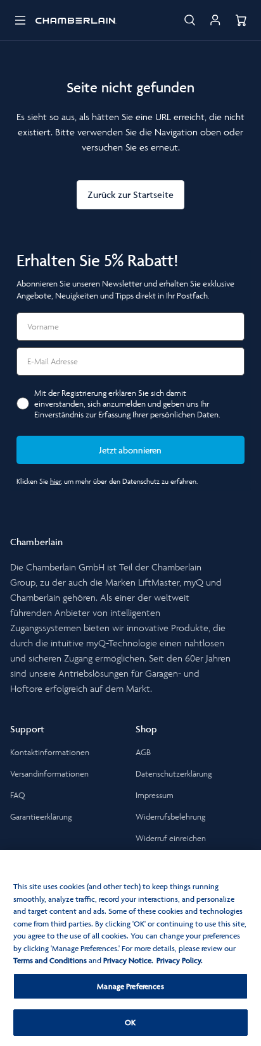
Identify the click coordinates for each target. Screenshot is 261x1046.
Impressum (155, 795)
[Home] (76, 20)
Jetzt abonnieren (130, 450)
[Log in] (215, 20)
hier (55, 481)
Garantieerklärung (41, 816)
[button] (20, 20)
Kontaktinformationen (49, 752)
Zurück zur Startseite (130, 194)
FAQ (17, 795)
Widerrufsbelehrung (170, 816)
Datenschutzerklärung (174, 773)
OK (130, 1022)
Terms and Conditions (50, 960)
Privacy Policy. (179, 960)
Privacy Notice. (128, 960)
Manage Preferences (130, 986)
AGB (143, 752)
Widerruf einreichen (171, 838)
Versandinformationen (49, 773)
